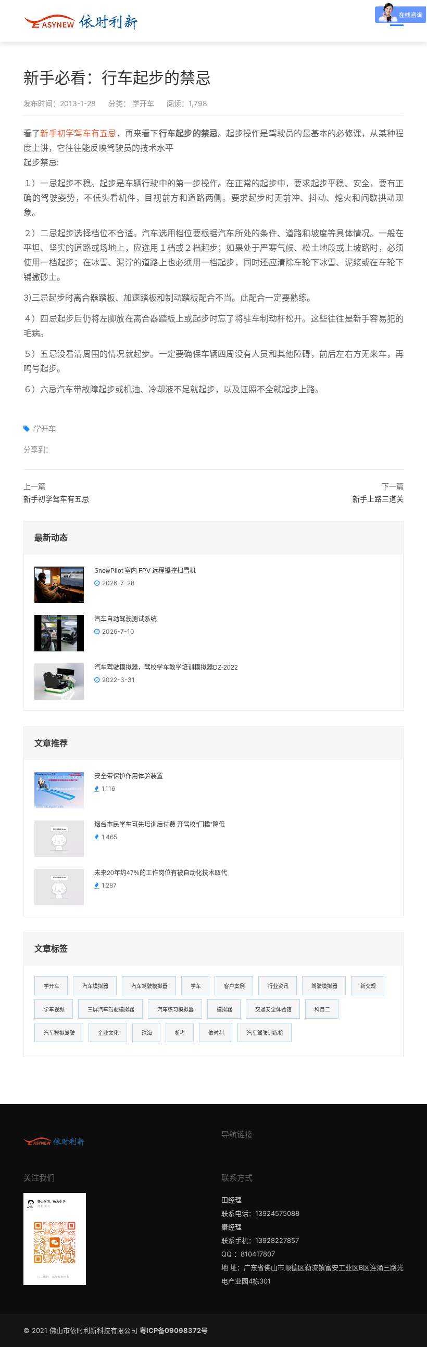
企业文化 (108, 1033)
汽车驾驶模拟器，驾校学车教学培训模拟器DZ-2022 (166, 667)
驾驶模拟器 (324, 986)
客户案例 (234, 986)
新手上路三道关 (378, 498)
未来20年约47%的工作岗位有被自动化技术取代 (160, 873)
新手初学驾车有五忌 (78, 133)
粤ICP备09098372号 (174, 1330)
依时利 (216, 1033)
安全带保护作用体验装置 (128, 776)
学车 (196, 986)
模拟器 (224, 1009)
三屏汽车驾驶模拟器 (110, 1009)
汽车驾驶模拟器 (149, 986)
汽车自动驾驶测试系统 (125, 619)
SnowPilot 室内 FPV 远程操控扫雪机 (145, 570)
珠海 (147, 1033)
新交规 (368, 986)
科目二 (322, 1009)
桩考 (180, 1033)
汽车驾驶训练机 (265, 1033)
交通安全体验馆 (273, 1009)
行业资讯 (278, 986)
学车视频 (54, 1009)
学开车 (142, 103)
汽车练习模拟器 (175, 1009)
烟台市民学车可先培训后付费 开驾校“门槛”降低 (159, 824)
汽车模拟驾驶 (59, 1033)
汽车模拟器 (95, 986)
